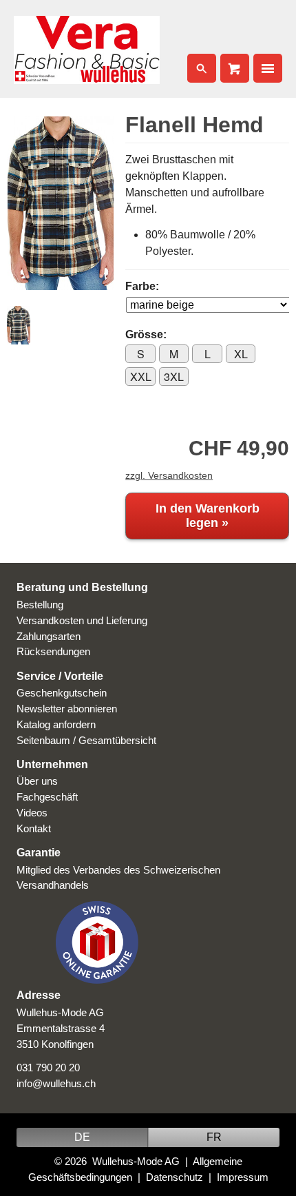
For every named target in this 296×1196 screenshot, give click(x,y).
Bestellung (40, 604)
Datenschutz (174, 1177)
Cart (234, 68)
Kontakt (34, 828)
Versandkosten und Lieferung (82, 620)
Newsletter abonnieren (67, 708)
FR (214, 1137)
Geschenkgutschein (62, 693)
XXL (140, 376)
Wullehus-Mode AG (136, 1161)
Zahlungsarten (49, 636)
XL (241, 354)
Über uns (37, 781)
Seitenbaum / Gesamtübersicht (86, 740)
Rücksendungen (53, 651)
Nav (267, 68)
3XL (174, 376)
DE (82, 1137)
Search (201, 68)
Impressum (242, 1177)
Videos (32, 812)
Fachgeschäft (47, 797)
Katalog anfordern (56, 724)
